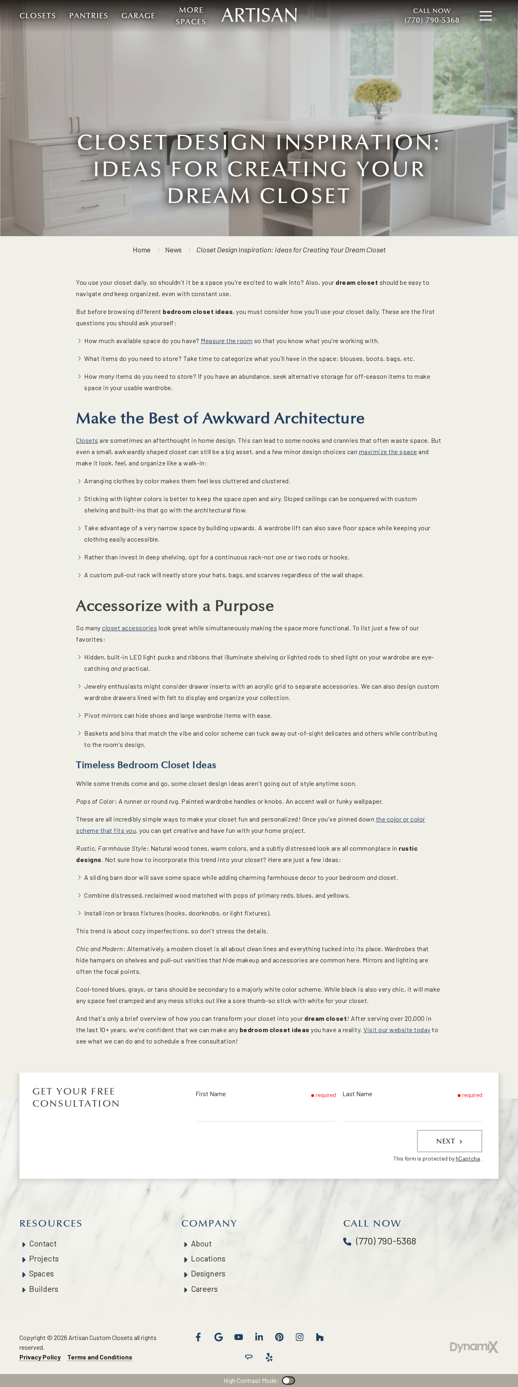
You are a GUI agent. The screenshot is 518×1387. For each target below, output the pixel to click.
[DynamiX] (474, 1347)
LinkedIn (259, 1337)
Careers (204, 1288)
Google (218, 1337)
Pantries (88, 16)
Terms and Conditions (99, 1357)
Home (142, 249)
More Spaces (191, 16)
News (173, 249)
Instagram (299, 1337)
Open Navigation (486, 16)
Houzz (320, 1337)
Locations (208, 1258)
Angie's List (249, 1357)
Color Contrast (288, 1380)
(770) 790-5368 (432, 16)
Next (446, 1141)
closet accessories (129, 628)
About (201, 1243)
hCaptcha (468, 1158)
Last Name (357, 1093)
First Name (210, 1093)
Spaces (41, 1273)
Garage (138, 16)
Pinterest (279, 1337)
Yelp (269, 1357)
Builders (43, 1288)
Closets (37, 16)
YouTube (239, 1337)
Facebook (198, 1337)
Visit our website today (397, 1029)
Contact (43, 1243)
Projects (44, 1258)
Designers (208, 1273)
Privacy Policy (40, 1357)
